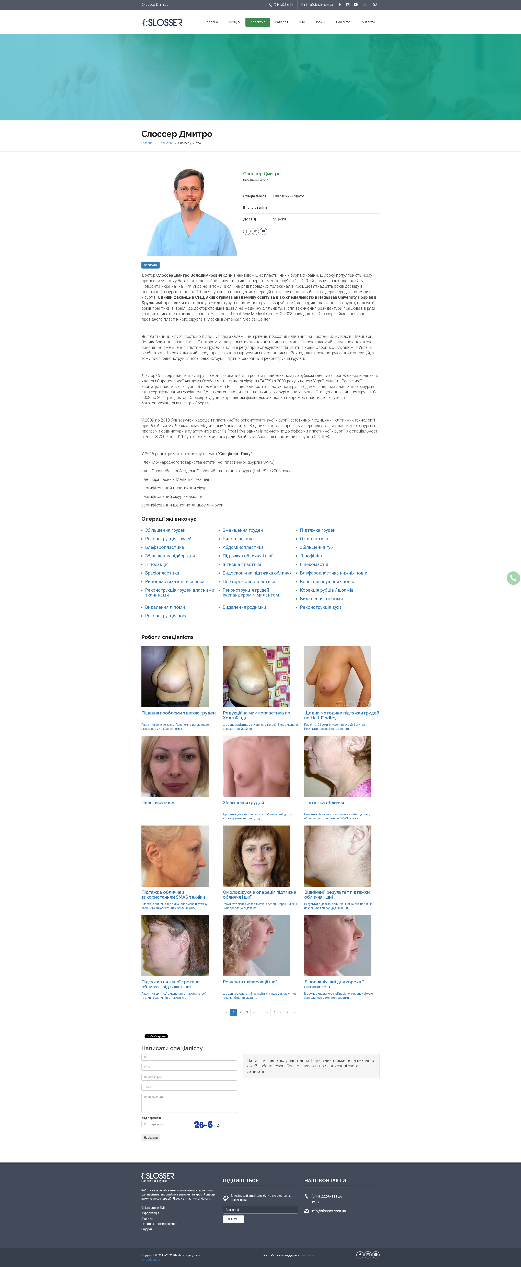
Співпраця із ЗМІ (153, 1208)
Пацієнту (343, 22)
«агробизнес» (151, 1259)
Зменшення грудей (243, 530)
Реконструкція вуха (321, 607)
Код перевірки (151, 1117)
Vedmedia (307, 1255)
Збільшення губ (316, 547)
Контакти (367, 22)
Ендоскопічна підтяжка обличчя (257, 573)
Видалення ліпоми (165, 607)
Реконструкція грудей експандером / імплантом (251, 593)
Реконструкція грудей (168, 538)
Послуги (234, 22)
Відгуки (146, 1229)
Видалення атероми (321, 598)
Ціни (301, 22)
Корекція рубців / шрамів (327, 590)
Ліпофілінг (311, 555)
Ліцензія (147, 1218)
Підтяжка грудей (318, 530)
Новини (320, 22)
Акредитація (150, 1213)
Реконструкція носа (166, 615)
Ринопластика (238, 538)
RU (375, 4)
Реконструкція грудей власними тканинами (179, 593)
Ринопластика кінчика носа (175, 581)
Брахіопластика (162, 573)
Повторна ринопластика (249, 581)
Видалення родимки (244, 607)
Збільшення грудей (165, 530)
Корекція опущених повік (327, 581)
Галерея (281, 22)
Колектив (257, 22)
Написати (150, 265)
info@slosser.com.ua (319, 4)
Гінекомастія (314, 564)
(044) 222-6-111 (284, 4)
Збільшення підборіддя (170, 555)
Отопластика (314, 538)
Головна (211, 22)
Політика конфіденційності (160, 1224)
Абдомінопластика (243, 547)
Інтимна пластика (242, 564)
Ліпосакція (157, 564)
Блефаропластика (164, 547)
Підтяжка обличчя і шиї (247, 555)
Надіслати (151, 1137)
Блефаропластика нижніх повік (333, 573)
